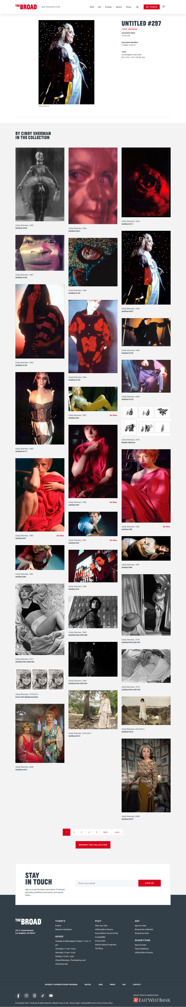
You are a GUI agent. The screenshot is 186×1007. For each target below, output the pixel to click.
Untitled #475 (21, 769)
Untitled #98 (127, 529)
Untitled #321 (74, 231)
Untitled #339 (21, 228)
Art (99, 6)
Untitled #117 (21, 451)
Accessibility (100, 937)
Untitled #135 (74, 380)
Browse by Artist (142, 933)
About (119, 6)
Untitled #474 (127, 819)
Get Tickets (151, 7)
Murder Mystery (128, 442)
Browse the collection (93, 844)
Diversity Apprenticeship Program (61, 984)
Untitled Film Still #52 (131, 689)
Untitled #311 (127, 224)
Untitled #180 (21, 277)
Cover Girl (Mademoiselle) (26, 697)
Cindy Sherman (129, 29)
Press (112, 984)
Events (108, 6)
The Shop (99, 948)
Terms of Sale (74, 1003)
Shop (128, 6)
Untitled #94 (73, 418)
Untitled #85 (20, 576)
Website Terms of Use (60, 1003)
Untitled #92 (73, 543)
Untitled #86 (127, 567)
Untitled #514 (74, 736)
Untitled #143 (74, 293)
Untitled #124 (127, 399)
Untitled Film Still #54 (77, 683)
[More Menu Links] (163, 7)
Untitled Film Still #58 (77, 635)
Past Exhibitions (142, 948)
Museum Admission (63, 929)
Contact (137, 984)
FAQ (124, 984)
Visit (92, 6)
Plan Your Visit (101, 925)
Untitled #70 (73, 589)
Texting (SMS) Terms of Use (91, 1003)
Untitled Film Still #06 (24, 661)
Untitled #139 (21, 365)
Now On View (140, 945)
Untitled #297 (127, 311)
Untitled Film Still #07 (131, 642)
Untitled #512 (127, 731)
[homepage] (26, 7)
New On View (140, 925)
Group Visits (100, 940)
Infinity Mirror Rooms (104, 929)
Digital (88, 984)
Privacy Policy (107, 1003)
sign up (149, 883)
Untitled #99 (73, 505)
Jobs (100, 984)
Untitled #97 (20, 538)
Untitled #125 (127, 353)
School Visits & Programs (105, 944)
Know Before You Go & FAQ (106, 933)
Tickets (60, 921)
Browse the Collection (144, 929)
